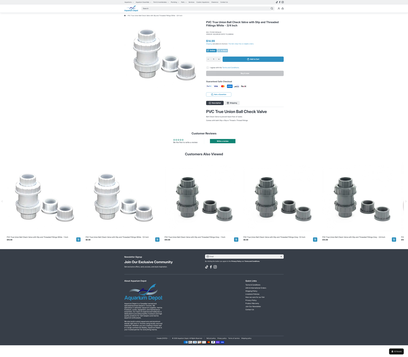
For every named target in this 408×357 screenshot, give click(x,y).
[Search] (272, 8)
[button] (283, 8)
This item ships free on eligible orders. (241, 44)
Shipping (209, 44)
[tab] (232, 103)
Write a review (223, 141)
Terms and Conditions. (230, 68)
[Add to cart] (78, 239)
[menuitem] (129, 2)
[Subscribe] (281, 256)
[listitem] (43, 201)
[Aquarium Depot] (131, 8)
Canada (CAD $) (162, 338)
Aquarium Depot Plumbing (223, 34)
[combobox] (208, 8)
